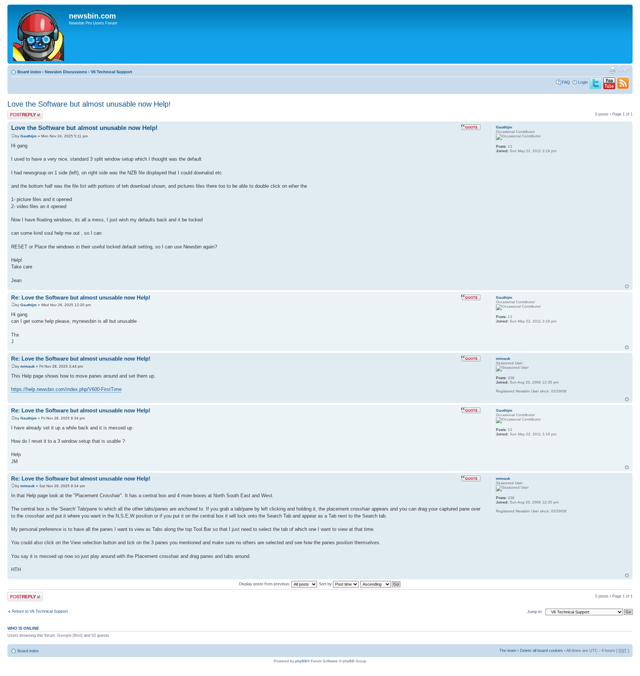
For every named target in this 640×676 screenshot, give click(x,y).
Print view (612, 70)
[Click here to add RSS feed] (623, 88)
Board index (29, 72)
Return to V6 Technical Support (40, 611)
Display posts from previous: (265, 584)
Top (627, 286)
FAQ (566, 82)
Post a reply (18, 112)
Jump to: (535, 611)
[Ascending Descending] (380, 584)
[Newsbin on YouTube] (609, 88)
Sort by (326, 584)
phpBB (301, 661)
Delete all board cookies (541, 650)
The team (507, 650)
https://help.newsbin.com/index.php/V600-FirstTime (66, 389)
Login (583, 82)
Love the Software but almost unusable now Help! (89, 104)
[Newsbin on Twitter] (595, 88)
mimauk (27, 366)
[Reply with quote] (471, 127)
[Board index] (39, 34)
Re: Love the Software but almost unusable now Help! (80, 297)
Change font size (623, 70)
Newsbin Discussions (66, 72)
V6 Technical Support (111, 72)
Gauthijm (28, 136)
